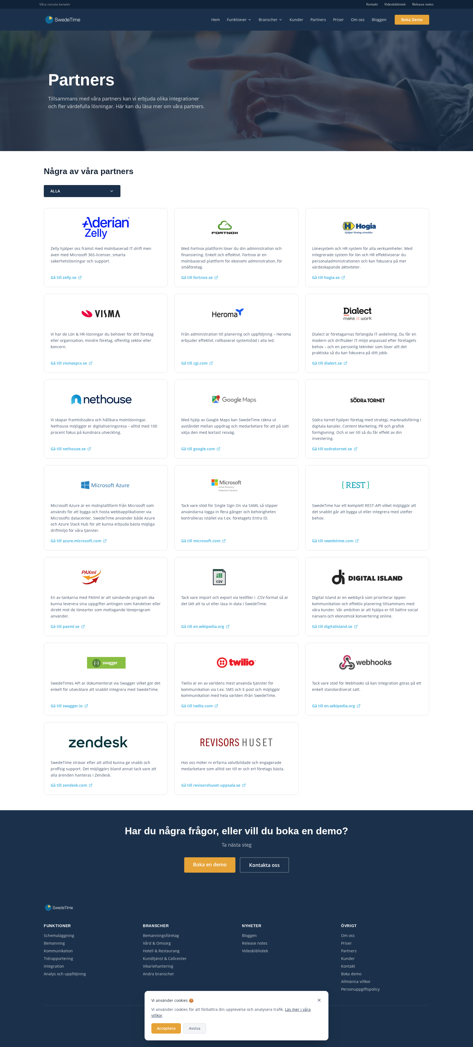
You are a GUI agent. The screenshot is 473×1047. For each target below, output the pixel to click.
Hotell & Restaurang (161, 950)
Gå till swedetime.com (332, 540)
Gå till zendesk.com (69, 785)
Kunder (296, 19)
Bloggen (379, 19)
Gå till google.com (198, 448)
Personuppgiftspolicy (360, 989)
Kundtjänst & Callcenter (165, 958)
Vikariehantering (158, 966)
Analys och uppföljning (65, 973)
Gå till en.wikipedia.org (202, 626)
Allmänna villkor (356, 981)
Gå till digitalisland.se (332, 626)
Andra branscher (158, 973)
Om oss (358, 19)
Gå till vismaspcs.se (69, 363)
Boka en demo (210, 864)
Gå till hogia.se (326, 277)
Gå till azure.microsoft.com (76, 540)
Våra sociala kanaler (54, 4)
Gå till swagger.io (67, 705)
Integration (54, 966)
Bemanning (54, 943)
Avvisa (194, 1028)
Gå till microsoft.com (200, 540)
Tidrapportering (58, 958)
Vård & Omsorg (157, 943)
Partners (318, 19)
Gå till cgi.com (194, 363)
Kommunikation (58, 950)
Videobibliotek (395, 4)
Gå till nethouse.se (68, 448)
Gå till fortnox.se (197, 277)
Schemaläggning (59, 935)
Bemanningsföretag (161, 935)
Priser (338, 19)
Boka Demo (412, 19)
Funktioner (237, 19)
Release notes (423, 4)
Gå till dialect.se (327, 363)
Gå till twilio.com (197, 705)
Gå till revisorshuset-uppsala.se (210, 785)
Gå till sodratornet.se (332, 448)
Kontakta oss (264, 865)
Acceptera (166, 1028)
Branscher (268, 19)
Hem (215, 19)
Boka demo (351, 973)
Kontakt (372, 4)
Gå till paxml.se (65, 626)
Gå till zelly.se (63, 277)
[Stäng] (319, 1000)
